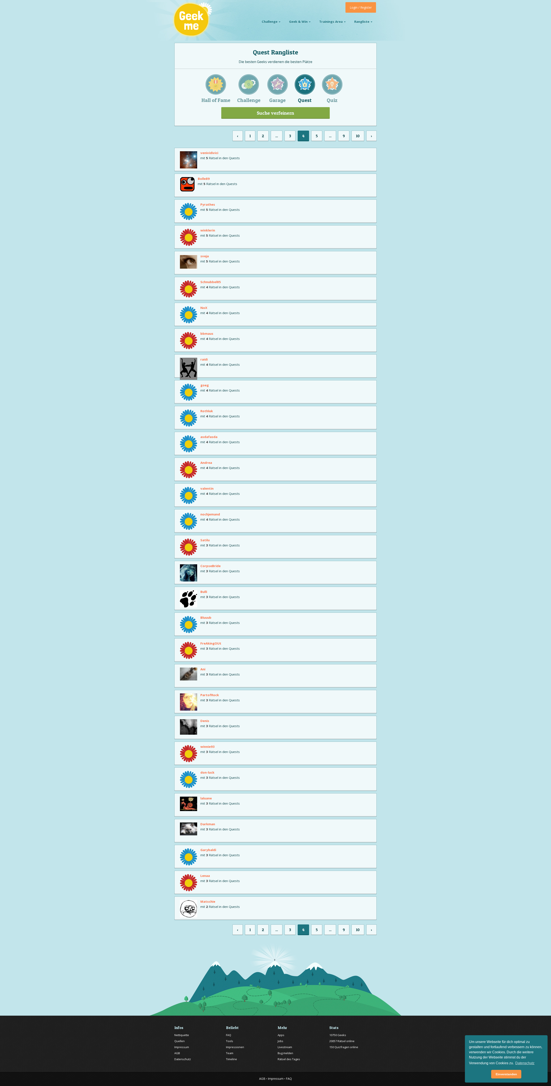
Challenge (270, 21)
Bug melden (285, 1053)
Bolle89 (204, 178)
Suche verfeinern (275, 113)
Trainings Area (331, 21)
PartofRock (209, 695)
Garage (277, 100)
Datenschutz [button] (524, 1063)
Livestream (285, 1047)
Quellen (179, 1041)
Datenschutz (182, 1059)
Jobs (280, 1041)
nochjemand (210, 514)
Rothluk (206, 411)
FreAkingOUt (210, 643)
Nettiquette (181, 1035)
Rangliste (362, 21)
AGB (177, 1053)
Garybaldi (208, 850)
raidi (204, 359)
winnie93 (207, 746)
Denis (204, 721)
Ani (202, 669)
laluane (206, 798)
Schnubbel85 (210, 282)
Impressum (181, 1047)
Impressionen (235, 1047)
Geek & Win (298, 21)
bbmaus (206, 333)
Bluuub (205, 617)
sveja (204, 256)
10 (358, 136)
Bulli (203, 591)
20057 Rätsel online (341, 1041)
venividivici (209, 153)
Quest (305, 100)
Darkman (207, 824)
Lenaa (205, 875)
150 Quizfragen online (343, 1047)
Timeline (231, 1059)
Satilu (205, 540)
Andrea (206, 462)
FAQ (228, 1035)
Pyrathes (207, 204)
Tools (229, 1041)
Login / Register (361, 7)
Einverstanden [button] (506, 1074)
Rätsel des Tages (289, 1059)
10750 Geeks (337, 1035)
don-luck (207, 772)
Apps (281, 1035)
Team (229, 1053)
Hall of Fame (215, 100)
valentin (207, 488)
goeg (204, 385)
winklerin (207, 230)
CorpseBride (210, 566)
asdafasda (208, 437)
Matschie (207, 901)
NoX (203, 307)
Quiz (332, 100)
